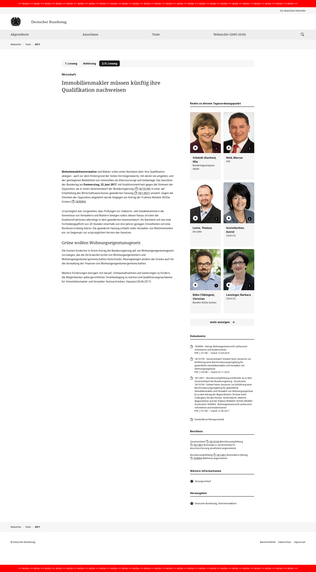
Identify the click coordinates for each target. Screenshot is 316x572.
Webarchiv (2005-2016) (229, 34)
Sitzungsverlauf (203, 481)
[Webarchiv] (38, 21)
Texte (156, 34)
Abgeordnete (20, 34)
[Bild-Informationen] (216, 148)
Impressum (299, 542)
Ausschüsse (90, 34)
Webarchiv (16, 44)
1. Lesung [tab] (71, 63)
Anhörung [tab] (89, 63)
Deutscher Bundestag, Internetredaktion (216, 503)
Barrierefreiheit (268, 542)
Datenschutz (284, 542)
